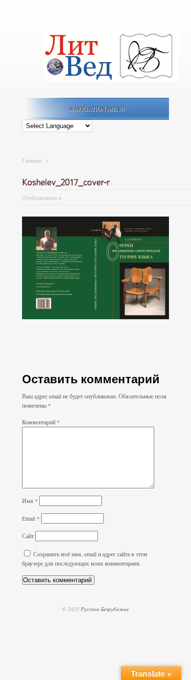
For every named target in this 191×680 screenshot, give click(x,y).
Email (31, 518)
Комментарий (41, 422)
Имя (30, 501)
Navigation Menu (97, 108)
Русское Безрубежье (105, 609)
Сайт (28, 536)
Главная (32, 160)
